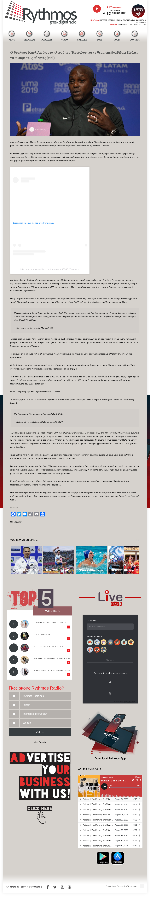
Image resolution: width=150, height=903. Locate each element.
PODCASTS (46, 40)
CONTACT (135, 40)
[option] (26, 560)
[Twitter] (55, 887)
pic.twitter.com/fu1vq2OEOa (50, 414)
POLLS (117, 40)
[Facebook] (47, 887)
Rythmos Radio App (33, 696)
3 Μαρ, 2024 (17, 522)
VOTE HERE (52, 610)
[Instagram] (62, 887)
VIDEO (64, 40)
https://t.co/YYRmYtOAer (25, 320)
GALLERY (82, 40)
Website (27, 723)
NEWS (12, 40)
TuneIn (26, 705)
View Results (40, 742)
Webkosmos (132, 886)
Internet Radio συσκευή (35, 714)
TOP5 (99, 40)
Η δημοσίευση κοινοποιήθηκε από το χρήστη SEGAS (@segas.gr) (49, 269)
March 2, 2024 (47, 328)
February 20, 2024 (54, 422)
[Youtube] (69, 887)
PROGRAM (29, 40)
